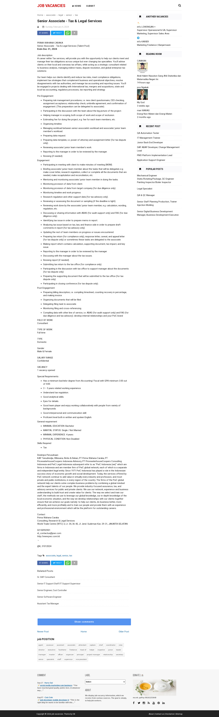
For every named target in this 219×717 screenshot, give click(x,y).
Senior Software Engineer (49, 597)
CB (74, 714)
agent (40, 645)
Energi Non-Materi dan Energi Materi (154, 114)
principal (80, 655)
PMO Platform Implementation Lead (154, 155)
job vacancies (51, 6)
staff (59, 659)
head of (83, 650)
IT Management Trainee (148, 138)
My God (141, 102)
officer (60, 655)
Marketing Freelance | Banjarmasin (154, 45)
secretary (119, 655)
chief (101, 645)
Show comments (84, 621)
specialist (50, 659)
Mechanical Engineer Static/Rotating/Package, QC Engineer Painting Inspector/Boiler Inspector (155, 179)
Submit (90, 6)
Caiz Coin (49, 697)
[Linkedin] (164, 703)
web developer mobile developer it (54, 700)
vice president (81, 659)
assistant (60, 645)
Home (84, 631)
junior (110, 650)
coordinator (110, 645)
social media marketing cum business (56, 685)
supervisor (68, 659)
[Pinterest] (159, 703)
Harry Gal (49, 683)
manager (42, 655)
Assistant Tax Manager (48, 603)
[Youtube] (155, 703)
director (41, 650)
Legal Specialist (144, 188)
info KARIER (143, 41)
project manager (93, 655)
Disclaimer (169, 714)
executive (51, 650)
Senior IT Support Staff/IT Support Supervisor (58, 583)
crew (120, 645)
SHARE (44, 33)
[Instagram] (145, 703)
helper (92, 650)
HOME (77, 6)
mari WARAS (143, 110)
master (52, 655)
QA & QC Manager (146, 195)
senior (40, 659)
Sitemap (179, 714)
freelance (73, 650)
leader (118, 650)
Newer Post (43, 631)
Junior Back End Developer (150, 142)
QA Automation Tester (148, 133)
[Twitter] (140, 703)
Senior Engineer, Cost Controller (52, 590)
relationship (108, 655)
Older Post (124, 631)
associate (71, 645)
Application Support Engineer (151, 160)
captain (93, 645)
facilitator (62, 650)
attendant (82, 645)
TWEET (58, 33)
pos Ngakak (143, 87)
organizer (70, 655)
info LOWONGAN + (146, 26)
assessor (49, 645)
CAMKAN (141, 60)
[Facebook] (135, 703)
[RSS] (150, 703)
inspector (101, 650)
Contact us (159, 714)
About (151, 714)
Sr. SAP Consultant (46, 577)
